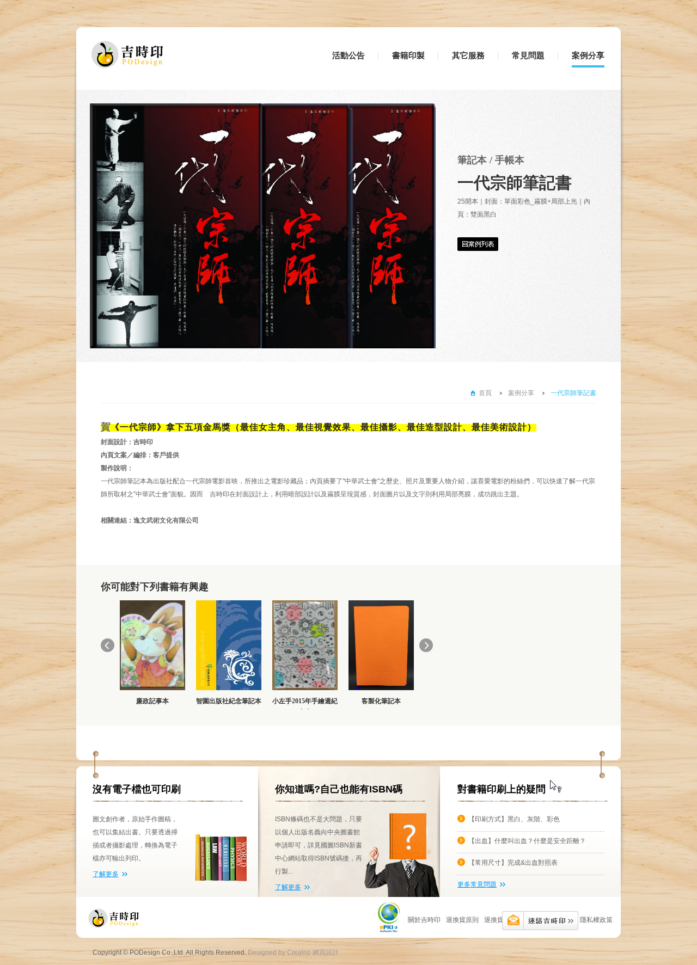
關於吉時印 (424, 920)
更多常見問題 (477, 884)
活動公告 (348, 55)
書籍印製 (408, 55)
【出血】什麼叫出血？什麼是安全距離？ (527, 841)
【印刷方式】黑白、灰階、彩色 (514, 819)
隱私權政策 (596, 920)
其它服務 (468, 55)
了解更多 (106, 874)
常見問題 (528, 55)
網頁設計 (326, 952)
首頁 (485, 393)
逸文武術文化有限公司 (166, 520)
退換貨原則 (500, 920)
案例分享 (588, 55)
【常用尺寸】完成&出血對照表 (513, 862)
